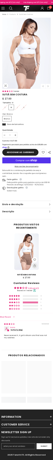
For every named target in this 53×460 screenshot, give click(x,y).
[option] (26, 53)
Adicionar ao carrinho (20, 152)
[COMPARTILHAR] (49, 152)
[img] (9, 324)
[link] (43, 152)
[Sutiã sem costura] (26, 251)
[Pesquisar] (10, 8)
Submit (44, 446)
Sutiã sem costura (26, 275)
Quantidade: (7, 130)
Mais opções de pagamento (26, 166)
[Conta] (42, 8)
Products (12, 14)
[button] (43, 86)
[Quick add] (34, 266)
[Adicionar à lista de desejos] (34, 259)
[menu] (3, 8)
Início (4, 14)
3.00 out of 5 (33, 288)
